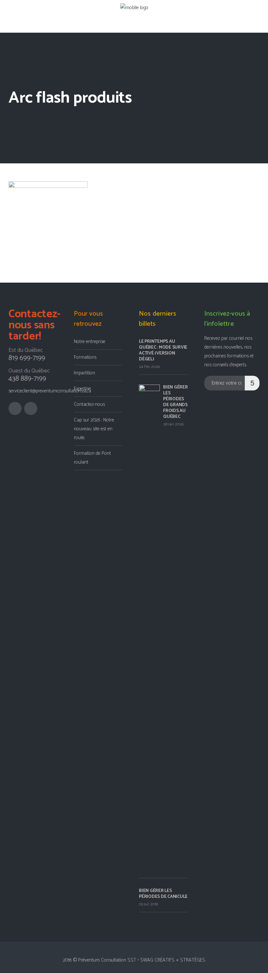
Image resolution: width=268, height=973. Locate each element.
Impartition (84, 373)
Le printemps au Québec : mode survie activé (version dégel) (163, 350)
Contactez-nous (89, 404)
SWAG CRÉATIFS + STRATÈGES (172, 960)
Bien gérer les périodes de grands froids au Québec (175, 402)
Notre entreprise (89, 342)
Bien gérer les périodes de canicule (163, 893)
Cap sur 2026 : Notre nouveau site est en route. (94, 429)
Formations (85, 357)
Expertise (82, 389)
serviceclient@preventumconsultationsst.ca (49, 391)
